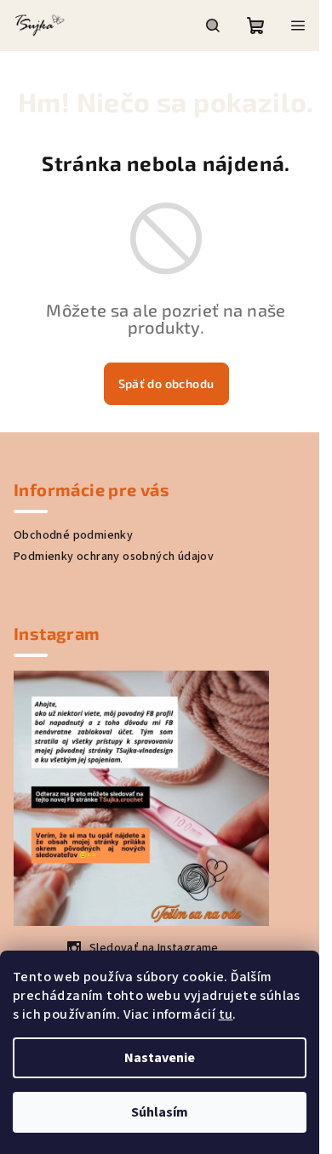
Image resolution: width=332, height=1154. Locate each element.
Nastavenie (159, 1057)
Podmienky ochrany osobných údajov (114, 556)
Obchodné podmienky (73, 535)
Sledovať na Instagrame (154, 948)
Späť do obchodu (166, 383)
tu (226, 1014)
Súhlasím (159, 1112)
